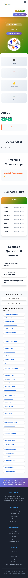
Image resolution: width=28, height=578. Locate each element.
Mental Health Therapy (14, 511)
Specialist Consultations (14, 533)
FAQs (14, 559)
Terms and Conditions (14, 554)
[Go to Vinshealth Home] (7, 5)
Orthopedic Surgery (14, 541)
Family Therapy (14, 516)
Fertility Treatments (14, 539)
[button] (25, 2)
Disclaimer (14, 562)
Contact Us (14, 551)
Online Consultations (14, 518)
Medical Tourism (14, 531)
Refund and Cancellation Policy (14, 564)
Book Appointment (20, 14)
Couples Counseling (14, 513)
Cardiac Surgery (14, 536)
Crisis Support (14, 521)
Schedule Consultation (14, 33)
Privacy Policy (14, 556)
